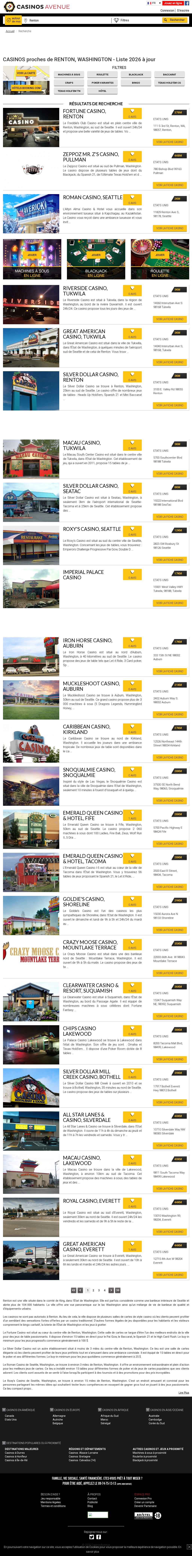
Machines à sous (69, 74)
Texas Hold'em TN (69, 91)
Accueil (10, 31)
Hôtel (102, 91)
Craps (69, 82)
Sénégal (105, 1423)
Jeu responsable (50, 1498)
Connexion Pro (143, 1498)
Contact (92, 1498)
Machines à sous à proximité (149, 1452)
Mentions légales (51, 1502)
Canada (9, 1415)
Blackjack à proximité (145, 1460)
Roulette (102, 74)
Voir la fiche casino (169, 142)
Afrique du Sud (109, 1415)
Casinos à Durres (15, 1452)
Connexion (167, 10)
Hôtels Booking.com (26, 88)
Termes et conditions (53, 1505)
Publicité (93, 1502)
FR (154, 2)
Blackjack (136, 74)
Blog (90, 1505)
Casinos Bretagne (79, 1456)
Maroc (104, 1419)
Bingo (136, 82)
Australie (154, 1415)
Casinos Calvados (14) (82, 1460)
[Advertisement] (96, 43)
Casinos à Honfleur (16, 1456)
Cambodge (155, 1419)
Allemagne (59, 1415)
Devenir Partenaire (145, 1505)
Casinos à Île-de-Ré (16, 1460)
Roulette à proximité (145, 1456)
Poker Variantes (102, 82)
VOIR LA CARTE (26, 73)
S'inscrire (183, 10)
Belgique (58, 1423)
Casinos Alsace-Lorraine (83, 1452)
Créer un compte (144, 1502)
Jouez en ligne (173, 3)
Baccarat (169, 74)
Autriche (58, 1419)
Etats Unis (11, 1419)
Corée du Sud (157, 1423)
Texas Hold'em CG (169, 82)
